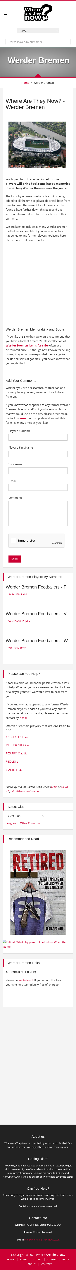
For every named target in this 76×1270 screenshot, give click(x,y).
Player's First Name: (21, 447)
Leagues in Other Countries (23, 823)
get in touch (26, 980)
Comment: (15, 497)
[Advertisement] (38, 284)
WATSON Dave (17, 648)
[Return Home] (38, 12)
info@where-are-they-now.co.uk (42, 1239)
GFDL (54, 787)
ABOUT (31, 1264)
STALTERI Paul (14, 770)
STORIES (51, 1259)
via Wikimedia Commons (27, 791)
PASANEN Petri (17, 594)
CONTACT (46, 1264)
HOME (10, 1259)
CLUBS (23, 1259)
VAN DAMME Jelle (19, 621)
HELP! (65, 1259)
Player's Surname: (19, 431)
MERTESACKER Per (17, 745)
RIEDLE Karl (13, 761)
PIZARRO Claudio (16, 753)
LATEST (37, 1259)
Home (25, 82)
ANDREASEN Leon (17, 737)
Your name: (15, 464)
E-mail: (12, 481)
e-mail (24, 418)
